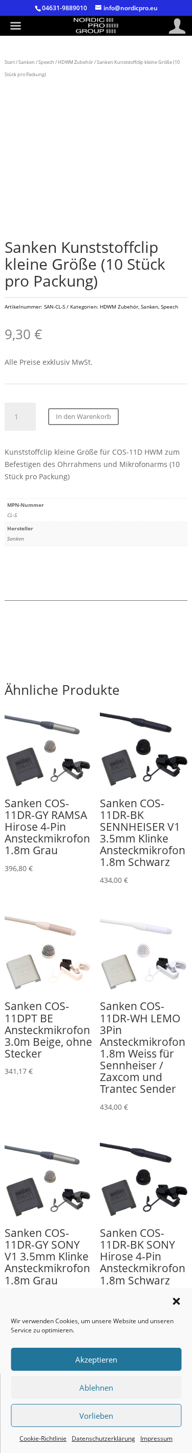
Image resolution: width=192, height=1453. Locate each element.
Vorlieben (96, 1416)
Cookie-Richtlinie (43, 1438)
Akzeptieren (96, 1359)
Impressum (156, 1438)
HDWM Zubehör (75, 62)
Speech (46, 62)
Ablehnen (96, 1387)
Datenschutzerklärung (103, 1438)
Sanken (26, 62)
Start (10, 62)
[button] (176, 1301)
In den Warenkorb (83, 416)
